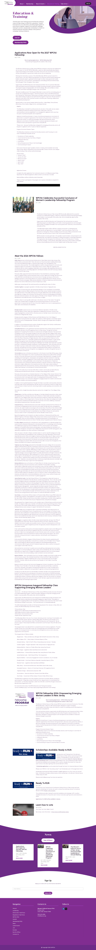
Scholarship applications (42, 766)
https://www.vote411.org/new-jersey (60, 812)
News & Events (40, 4)
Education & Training (53, 4)
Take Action (64, 4)
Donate (15, 930)
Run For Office (16, 932)
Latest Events (16, 925)
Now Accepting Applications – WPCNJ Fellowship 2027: (38, 60)
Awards (15, 919)
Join (14, 928)
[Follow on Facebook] (63, 909)
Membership (29, 4)
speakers (60, 236)
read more (19, 858)
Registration (25, 683)
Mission (15, 908)
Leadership (16, 910)
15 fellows (53, 223)
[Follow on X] (66, 909)
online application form (29, 173)
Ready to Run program (49, 790)
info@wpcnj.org (46, 777)
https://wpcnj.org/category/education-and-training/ (43, 687)
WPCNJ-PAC (16, 917)
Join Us (88, 3)
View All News (48, 840)
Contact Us (16, 934)
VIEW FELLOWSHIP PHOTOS (59, 247)
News (14, 923)
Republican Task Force (19, 915)
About (21, 4)
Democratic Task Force (19, 912)
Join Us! (17, 38)
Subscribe (48, 893)
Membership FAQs (20, 42)
